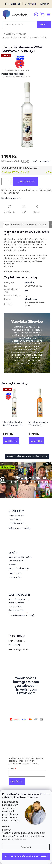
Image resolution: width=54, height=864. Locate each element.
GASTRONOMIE (19, 594)
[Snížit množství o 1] (11, 183)
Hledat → (44, 24)
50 (26, 290)
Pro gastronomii (12, 4)
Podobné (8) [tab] (17, 224)
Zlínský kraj (31, 299)
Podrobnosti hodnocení (12, 74)
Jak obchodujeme (16, 603)
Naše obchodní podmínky (19, 528)
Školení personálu (16, 610)
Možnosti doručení (41, 161)
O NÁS (13, 552)
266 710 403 (15, 519)
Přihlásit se (16, 781)
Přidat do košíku (27, 181)
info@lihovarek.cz (17, 523)
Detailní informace (9, 198)
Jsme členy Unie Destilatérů (22, 615)
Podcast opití (16, 574)
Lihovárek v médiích (17, 561)
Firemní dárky (14, 645)
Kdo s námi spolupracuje (19, 599)
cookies (14, 820)
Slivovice (29, 282)
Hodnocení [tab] (31, 224)
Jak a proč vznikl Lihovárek (20, 557)
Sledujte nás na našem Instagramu (30, 480)
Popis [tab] (6, 224)
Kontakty (44, 4)
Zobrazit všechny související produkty (27, 456)
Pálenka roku (15, 577)
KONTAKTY (16, 511)
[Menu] (48, 14)
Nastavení (26, 847)
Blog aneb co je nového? (19, 568)
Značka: (17, 76)
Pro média (13, 565)
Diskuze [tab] (42, 224)
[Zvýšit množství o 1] (11, 180)
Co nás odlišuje (15, 606)
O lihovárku (30, 4)
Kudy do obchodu (17, 516)
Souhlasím (26, 857)
